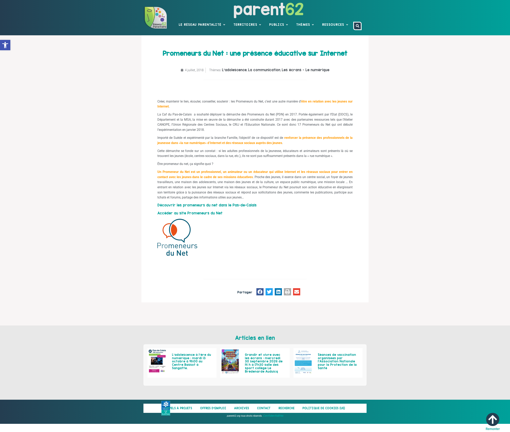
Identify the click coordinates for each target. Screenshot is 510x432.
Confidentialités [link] (273, 415)
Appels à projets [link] (178, 408)
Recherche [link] (286, 408)
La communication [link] (264, 70)
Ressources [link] (333, 24)
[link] (5, 45)
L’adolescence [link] (234, 70)
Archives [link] (241, 408)
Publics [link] (276, 24)
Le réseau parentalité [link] (200, 24)
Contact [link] (264, 408)
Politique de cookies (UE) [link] (323, 408)
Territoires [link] (245, 24)
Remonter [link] (493, 429)
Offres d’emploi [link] (213, 408)
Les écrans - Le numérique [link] (305, 70)
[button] (260, 291)
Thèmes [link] (303, 24)
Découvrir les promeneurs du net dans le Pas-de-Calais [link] (207, 205)
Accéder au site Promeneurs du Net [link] (190, 213)
